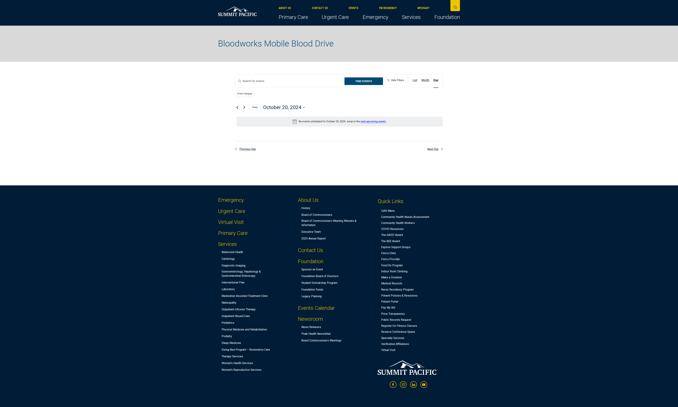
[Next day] (244, 107)
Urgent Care (335, 17)
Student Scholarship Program (319, 283)
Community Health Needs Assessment (405, 217)
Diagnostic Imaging (233, 265)
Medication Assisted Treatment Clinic (245, 296)
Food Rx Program (392, 265)
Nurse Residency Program (397, 289)
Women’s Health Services (237, 363)
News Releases (311, 327)
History (305, 208)
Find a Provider (390, 259)
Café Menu (388, 210)
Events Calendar (316, 308)
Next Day (433, 149)
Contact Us (320, 8)
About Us (285, 8)
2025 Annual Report (313, 238)
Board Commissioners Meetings (321, 340)
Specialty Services (392, 338)
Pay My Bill (388, 307)
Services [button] (411, 17)
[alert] (340, 122)
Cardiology (228, 258)
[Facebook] (393, 384)
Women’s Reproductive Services (241, 369)
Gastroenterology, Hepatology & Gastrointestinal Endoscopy (241, 273)
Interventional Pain (233, 282)
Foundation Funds (312, 289)
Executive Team (311, 231)
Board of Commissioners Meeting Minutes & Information (328, 223)
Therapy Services (232, 356)
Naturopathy (229, 302)
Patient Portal (389, 301)
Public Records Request (396, 319)
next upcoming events (373, 121)
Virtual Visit (231, 222)
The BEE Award (390, 241)
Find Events (364, 81)
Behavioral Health (232, 252)
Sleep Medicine (231, 343)
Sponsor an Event (312, 269)
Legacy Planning (311, 296)
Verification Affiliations (395, 344)
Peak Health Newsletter (316, 333)
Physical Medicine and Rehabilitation (244, 329)
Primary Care (293, 17)
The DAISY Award (392, 235)
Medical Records (391, 283)
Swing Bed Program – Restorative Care (246, 349)
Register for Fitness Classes (399, 325)
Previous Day (247, 149)
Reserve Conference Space (398, 331)
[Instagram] (403, 384)
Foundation (447, 17)
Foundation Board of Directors (319, 276)
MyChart (423, 8)
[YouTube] (423, 384)
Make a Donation (391, 277)
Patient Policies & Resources (399, 295)
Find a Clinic (388, 253)
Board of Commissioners (316, 214)
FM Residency (388, 8)
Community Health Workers (398, 223)
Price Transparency (393, 313)
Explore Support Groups (396, 247)
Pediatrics (228, 322)
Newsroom (310, 319)
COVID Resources (392, 229)
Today (255, 107)
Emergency (375, 17)
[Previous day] (237, 107)
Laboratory (228, 289)
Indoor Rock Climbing (394, 271)
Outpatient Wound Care (236, 316)
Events (353, 8)
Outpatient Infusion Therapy (239, 309)
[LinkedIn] (413, 384)
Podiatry (227, 336)
